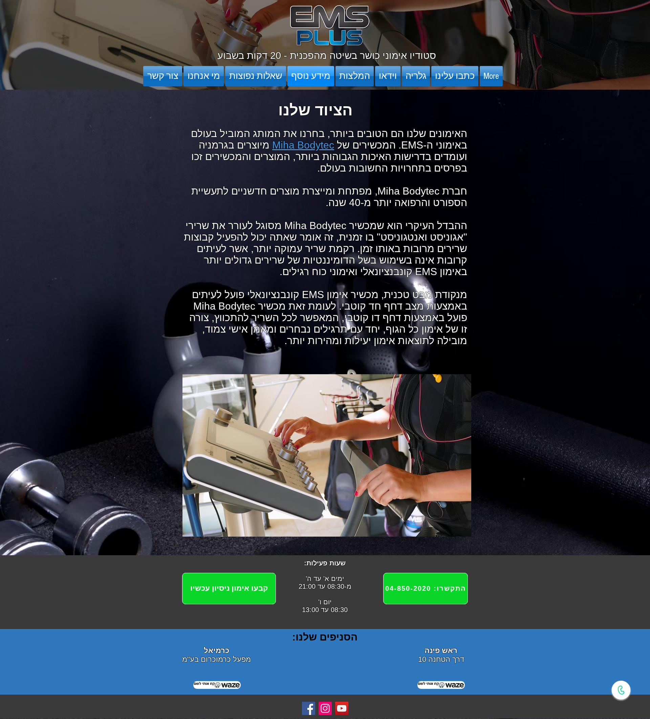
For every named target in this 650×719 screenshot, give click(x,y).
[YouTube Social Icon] (341, 708)
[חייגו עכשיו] (621, 690)
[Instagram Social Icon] (325, 708)
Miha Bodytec (303, 145)
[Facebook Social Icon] (308, 708)
